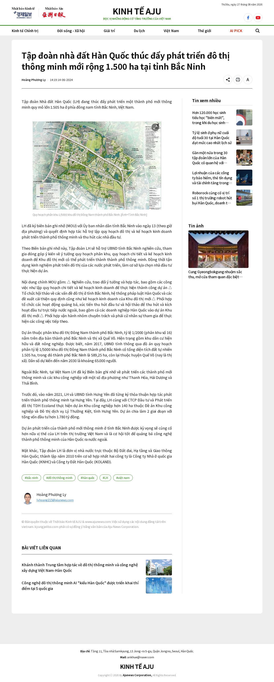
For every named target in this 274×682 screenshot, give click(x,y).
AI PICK (236, 30)
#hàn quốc (87, 478)
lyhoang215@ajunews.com (55, 500)
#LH (105, 478)
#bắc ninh (31, 478)
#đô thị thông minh (59, 478)
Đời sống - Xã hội (71, 30)
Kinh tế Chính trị (25, 30)
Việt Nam (171, 30)
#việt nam (123, 478)
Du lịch (139, 30)
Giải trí (109, 30)
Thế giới (204, 30)
